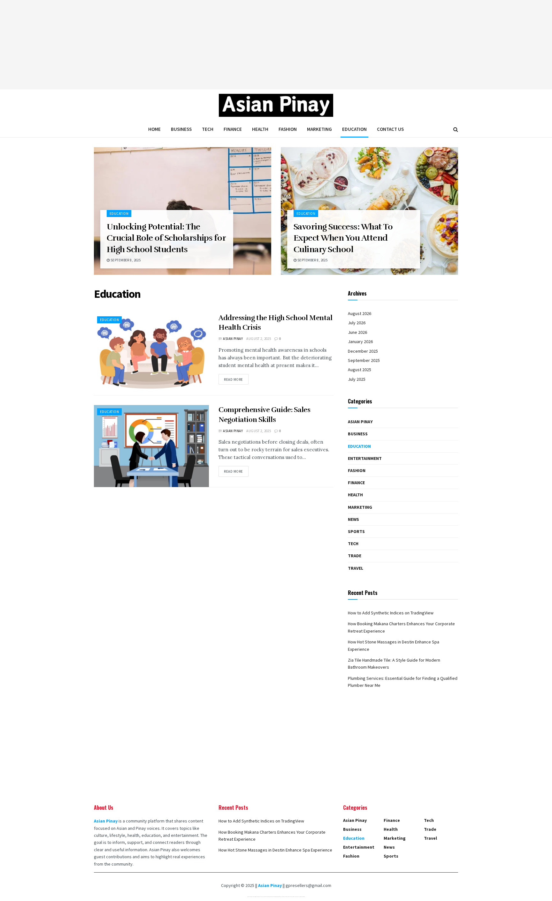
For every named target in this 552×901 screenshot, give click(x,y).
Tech (207, 129)
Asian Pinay (233, 338)
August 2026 (359, 313)
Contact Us (390, 129)
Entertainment (365, 458)
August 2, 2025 (258, 338)
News (353, 519)
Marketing (319, 129)
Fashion (288, 129)
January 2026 (360, 341)
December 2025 (363, 351)
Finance (233, 129)
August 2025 (359, 369)
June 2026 (357, 332)
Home (154, 129)
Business (181, 129)
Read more (233, 379)
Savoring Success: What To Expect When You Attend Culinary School (343, 237)
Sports (356, 531)
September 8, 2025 (125, 260)
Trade (354, 556)
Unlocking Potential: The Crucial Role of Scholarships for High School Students (166, 237)
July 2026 (356, 323)
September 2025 (364, 360)
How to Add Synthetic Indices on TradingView (390, 613)
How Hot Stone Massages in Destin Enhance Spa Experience (275, 850)
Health (260, 129)
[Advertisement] (276, 44)
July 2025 (356, 379)
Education (354, 129)
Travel (355, 568)
